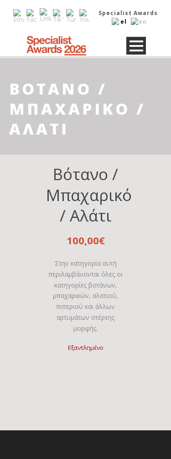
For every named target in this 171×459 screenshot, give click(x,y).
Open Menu (136, 46)
